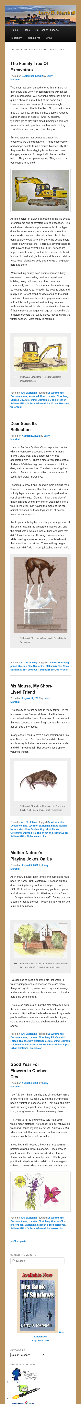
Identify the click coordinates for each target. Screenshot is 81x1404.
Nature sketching (20, 829)
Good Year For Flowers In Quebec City (29, 1070)
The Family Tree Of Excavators (29, 66)
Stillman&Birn (18, 403)
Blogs (27, 29)
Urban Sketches (60, 403)
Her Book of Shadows (47, 29)
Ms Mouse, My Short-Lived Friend (31, 689)
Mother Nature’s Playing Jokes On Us (31, 855)
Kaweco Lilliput (37, 396)
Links (49, 37)
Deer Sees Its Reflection (23, 426)
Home (14, 29)
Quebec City (17, 400)
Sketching (31, 392)
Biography (16, 37)
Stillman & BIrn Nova (57, 666)
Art (23, 392)
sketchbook (52, 829)
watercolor (16, 407)
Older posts (18, 1241)
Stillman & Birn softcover (52, 400)
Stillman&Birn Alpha (38, 403)
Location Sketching (57, 396)
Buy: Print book (40, 1340)
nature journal (59, 825)
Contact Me (34, 37)
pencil (13, 666)
